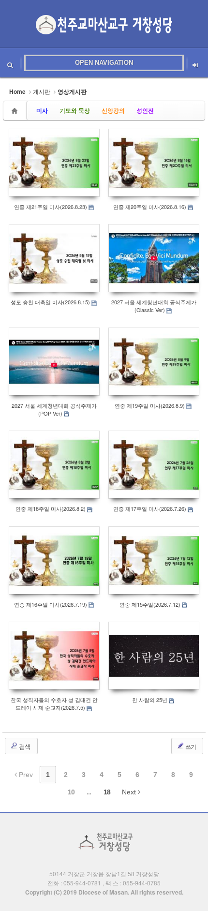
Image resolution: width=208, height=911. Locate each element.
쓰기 (190, 746)
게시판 (41, 91)
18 (107, 792)
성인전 (145, 110)
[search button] (10, 62)
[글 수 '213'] (16, 110)
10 (71, 792)
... (89, 792)
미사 (42, 110)
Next (130, 792)
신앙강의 (113, 110)
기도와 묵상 (74, 110)
